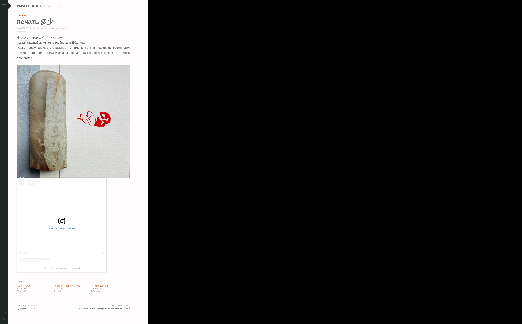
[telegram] (4, 312)
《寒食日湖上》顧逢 (99, 285)
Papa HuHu (45, 28)
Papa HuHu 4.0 (29, 6)
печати (21, 15)
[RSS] (4, 318)
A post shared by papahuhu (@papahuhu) (62, 268)
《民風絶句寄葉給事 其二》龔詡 (67, 285)
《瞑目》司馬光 (23, 285)
